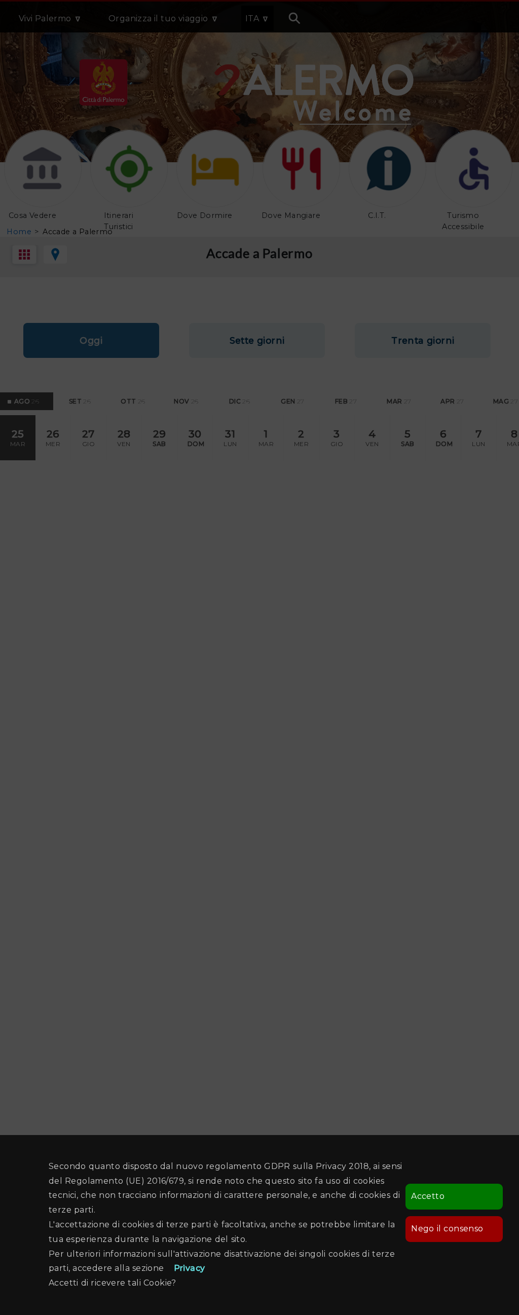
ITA (252, 18)
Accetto (427, 1196)
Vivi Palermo (45, 18)
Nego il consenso (447, 1228)
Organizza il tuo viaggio (158, 18)
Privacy (189, 1268)
